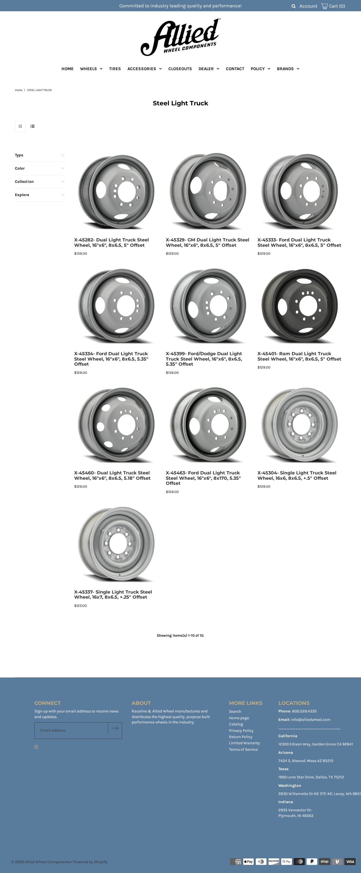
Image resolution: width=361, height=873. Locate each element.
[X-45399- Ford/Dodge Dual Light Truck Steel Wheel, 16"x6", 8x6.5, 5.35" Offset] (209, 305)
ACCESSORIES (141, 68)
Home (18, 90)
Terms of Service (243, 749)
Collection (24, 181)
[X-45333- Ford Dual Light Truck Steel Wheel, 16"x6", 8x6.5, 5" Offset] (300, 192)
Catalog (236, 724)
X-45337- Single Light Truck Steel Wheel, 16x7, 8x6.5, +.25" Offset (113, 594)
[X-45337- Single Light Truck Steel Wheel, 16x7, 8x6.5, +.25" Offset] (117, 544)
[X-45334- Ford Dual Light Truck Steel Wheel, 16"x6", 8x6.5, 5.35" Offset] (117, 305)
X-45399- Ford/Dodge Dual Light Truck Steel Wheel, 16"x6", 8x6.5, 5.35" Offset (204, 359)
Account (308, 6)
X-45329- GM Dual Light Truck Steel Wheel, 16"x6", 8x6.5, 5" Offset (207, 242)
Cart (336, 6)
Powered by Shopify (90, 861)
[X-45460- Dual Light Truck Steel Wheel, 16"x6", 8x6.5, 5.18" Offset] (117, 425)
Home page (239, 718)
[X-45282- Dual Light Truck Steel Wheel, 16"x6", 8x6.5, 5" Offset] (117, 192)
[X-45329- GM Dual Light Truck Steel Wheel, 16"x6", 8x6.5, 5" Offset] (209, 192)
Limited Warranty (244, 743)
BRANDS (285, 68)
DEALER (206, 68)
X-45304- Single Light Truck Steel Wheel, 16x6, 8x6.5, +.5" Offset (296, 475)
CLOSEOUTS (180, 68)
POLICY (258, 68)
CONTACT (235, 68)
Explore (22, 194)
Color (20, 168)
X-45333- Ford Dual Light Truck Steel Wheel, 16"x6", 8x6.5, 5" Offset (299, 242)
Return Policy (240, 736)
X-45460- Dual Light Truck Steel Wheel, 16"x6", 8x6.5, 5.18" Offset (112, 475)
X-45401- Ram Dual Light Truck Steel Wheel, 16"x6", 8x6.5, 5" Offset (299, 356)
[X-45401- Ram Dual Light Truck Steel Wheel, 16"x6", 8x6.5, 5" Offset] (300, 305)
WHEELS (88, 68)
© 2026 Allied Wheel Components (40, 861)
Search (235, 711)
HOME (67, 68)
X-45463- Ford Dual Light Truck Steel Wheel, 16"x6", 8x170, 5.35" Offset (203, 478)
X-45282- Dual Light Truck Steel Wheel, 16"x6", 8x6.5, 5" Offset (111, 242)
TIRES (115, 68)
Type (19, 155)
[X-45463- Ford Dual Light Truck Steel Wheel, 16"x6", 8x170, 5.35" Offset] (209, 425)
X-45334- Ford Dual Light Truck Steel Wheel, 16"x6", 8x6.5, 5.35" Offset (111, 359)
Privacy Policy (241, 730)
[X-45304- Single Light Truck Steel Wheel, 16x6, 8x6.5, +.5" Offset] (300, 425)
